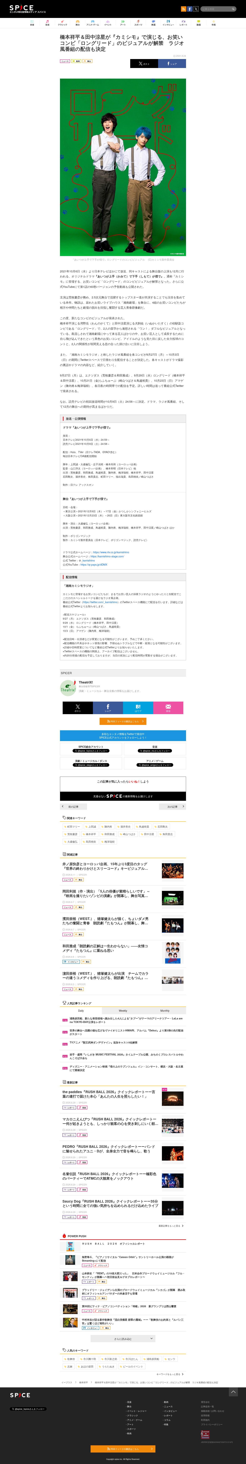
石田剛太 (163, 826)
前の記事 (73, 806)
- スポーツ (131, 1428)
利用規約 (205, 1419)
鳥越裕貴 (144, 826)
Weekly (123, 1010)
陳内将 (108, 826)
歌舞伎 (71, 1359)
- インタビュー (170, 1410)
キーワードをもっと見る (168, 1374)
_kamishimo (88, 560)
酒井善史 (125, 826)
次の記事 (172, 806)
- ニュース (168, 1406)
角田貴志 (168, 834)
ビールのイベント (133, 1366)
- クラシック (132, 1415)
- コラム (167, 1419)
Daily (81, 1010)
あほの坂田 (87, 1366)
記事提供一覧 (207, 1406)
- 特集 (165, 1424)
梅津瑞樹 (109, 841)
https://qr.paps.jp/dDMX (93, 564)
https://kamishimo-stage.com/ (107, 556)
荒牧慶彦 (72, 834)
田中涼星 (149, 834)
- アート (130, 1424)
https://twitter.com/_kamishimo (100, 602)
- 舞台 (128, 1406)
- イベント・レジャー (136, 1410)
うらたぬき (108, 1366)
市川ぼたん (132, 1359)
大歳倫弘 (72, 841)
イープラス (66, 1382)
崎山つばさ (129, 834)
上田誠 (92, 826)
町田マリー (73, 826)
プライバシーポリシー (212, 1424)
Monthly (164, 1010)
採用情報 (205, 1415)
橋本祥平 (91, 834)
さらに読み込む (123, 1339)
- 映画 (128, 1433)
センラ (171, 1359)
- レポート (168, 1415)
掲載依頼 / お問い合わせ (212, 1410)
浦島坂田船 (153, 1359)
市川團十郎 (89, 1359)
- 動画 (165, 1401)
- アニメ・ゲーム (134, 1419)
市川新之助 (110, 1359)
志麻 (69, 1366)
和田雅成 (109, 834)
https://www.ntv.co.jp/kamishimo (111, 552)
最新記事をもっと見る (169, 1225)
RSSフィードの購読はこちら (124, 721)
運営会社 (205, 1401)
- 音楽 (128, 1401)
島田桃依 (91, 841)
